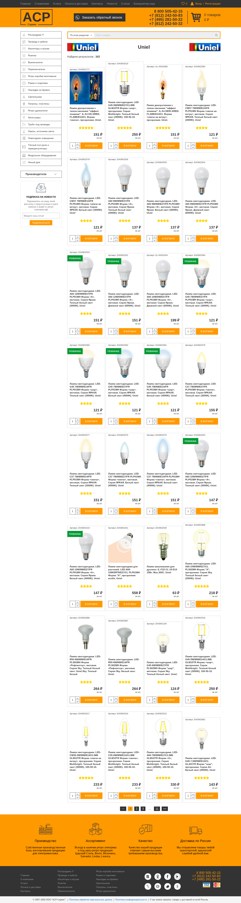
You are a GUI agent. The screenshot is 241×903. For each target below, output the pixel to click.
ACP (36, 17)
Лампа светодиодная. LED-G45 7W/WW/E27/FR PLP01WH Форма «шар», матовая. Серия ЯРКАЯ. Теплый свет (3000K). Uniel (200, 300)
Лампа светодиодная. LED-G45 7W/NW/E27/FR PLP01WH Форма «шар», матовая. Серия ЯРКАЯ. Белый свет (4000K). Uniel (123, 389)
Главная (25, 3)
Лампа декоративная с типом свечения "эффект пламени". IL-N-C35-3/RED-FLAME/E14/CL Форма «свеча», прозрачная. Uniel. (85, 114)
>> (164, 808)
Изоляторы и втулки (68, 879)
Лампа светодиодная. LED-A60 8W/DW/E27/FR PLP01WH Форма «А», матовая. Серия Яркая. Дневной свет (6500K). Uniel (201, 207)
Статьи (125, 3)
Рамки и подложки (106, 875)
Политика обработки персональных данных (90, 899)
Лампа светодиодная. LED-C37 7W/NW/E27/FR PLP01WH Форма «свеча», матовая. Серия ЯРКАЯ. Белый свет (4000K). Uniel (124, 479)
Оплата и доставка (76, 3)
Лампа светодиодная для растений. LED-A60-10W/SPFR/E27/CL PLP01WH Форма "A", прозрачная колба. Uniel (124, 572)
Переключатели (66, 891)
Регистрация (213, 3)
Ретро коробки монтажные (110, 871)
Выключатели (65, 887)
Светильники (103, 883)
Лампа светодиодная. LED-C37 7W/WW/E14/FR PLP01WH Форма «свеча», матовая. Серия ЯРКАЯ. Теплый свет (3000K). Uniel (85, 479)
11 (157, 808)
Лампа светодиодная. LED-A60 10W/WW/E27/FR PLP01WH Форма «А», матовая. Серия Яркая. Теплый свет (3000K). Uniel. (201, 479)
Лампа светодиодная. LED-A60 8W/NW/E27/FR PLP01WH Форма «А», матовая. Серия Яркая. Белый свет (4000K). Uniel (163, 207)
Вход (198, 3)
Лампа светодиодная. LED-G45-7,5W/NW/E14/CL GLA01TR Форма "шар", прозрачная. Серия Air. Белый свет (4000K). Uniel (200, 764)
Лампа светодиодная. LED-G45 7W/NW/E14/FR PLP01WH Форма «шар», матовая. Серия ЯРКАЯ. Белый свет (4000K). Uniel (162, 389)
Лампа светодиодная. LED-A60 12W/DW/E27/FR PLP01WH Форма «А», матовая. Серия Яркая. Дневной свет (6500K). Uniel (124, 300)
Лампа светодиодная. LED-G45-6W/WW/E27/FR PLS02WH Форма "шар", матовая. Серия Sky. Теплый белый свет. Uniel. (162, 668)
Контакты (97, 3)
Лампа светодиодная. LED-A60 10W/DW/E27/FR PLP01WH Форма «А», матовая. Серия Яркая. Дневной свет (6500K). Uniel (163, 300)
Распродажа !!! (66, 871)
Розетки (62, 883)
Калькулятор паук (144, 3)
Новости (112, 3)
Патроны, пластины (106, 887)
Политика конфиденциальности (131, 899)
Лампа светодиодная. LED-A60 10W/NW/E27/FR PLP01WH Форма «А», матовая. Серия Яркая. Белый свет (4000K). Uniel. (85, 572)
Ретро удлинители (106, 891)
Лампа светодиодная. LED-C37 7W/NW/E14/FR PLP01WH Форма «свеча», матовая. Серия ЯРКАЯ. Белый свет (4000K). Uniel (163, 479)
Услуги (57, 3)
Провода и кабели (67, 875)
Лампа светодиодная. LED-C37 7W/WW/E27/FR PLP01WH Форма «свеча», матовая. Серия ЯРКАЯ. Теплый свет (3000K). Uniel (200, 389)
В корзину (91, 145)
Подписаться (41, 222)
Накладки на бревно (107, 879)
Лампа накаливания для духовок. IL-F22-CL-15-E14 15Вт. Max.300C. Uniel (162, 569)
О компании (42, 3)
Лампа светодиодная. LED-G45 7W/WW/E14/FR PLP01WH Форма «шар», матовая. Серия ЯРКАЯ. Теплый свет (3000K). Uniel (85, 389)
